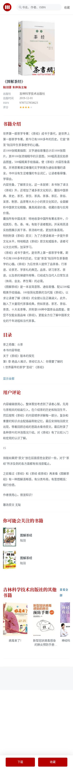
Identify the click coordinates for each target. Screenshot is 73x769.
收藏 (67, 7)
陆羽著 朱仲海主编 (15, 87)
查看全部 (64, 592)
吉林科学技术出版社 (32, 93)
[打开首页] (8, 7)
